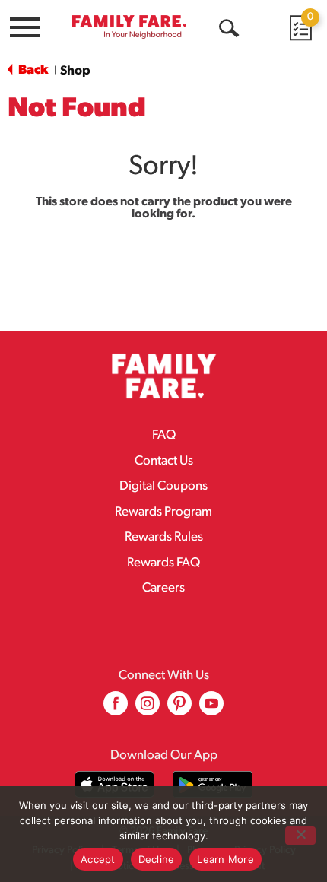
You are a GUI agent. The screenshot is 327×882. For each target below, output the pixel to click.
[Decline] (300, 835)
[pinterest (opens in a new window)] (179, 709)
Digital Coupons (163, 486)
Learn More (225, 859)
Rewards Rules (164, 537)
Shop (75, 71)
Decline (156, 859)
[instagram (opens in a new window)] (147, 709)
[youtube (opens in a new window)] (211, 709)
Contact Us (164, 461)
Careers (163, 588)
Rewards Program (163, 512)
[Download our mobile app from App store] (114, 784)
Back (32, 70)
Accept (98, 859)
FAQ (164, 435)
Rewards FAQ (163, 563)
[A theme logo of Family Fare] (129, 27)
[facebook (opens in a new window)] (115, 709)
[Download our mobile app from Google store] (212, 784)
